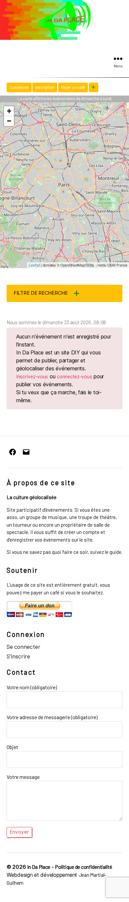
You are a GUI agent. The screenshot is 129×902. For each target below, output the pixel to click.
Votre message (23, 777)
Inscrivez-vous (32, 376)
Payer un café (73, 87)
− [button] (9, 121)
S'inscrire (18, 656)
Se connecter (23, 646)
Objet (12, 747)
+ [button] (9, 111)
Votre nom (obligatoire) (32, 687)
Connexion (19, 87)
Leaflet (34, 265)
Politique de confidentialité (83, 867)
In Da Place (38, 867)
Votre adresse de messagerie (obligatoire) (52, 717)
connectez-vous (74, 376)
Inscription (45, 87)
